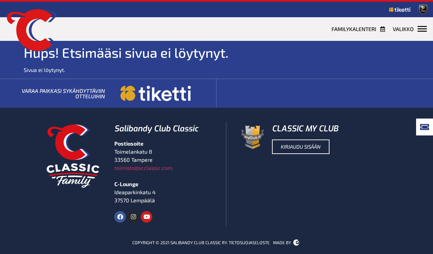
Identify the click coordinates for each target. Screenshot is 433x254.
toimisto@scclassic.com (143, 167)
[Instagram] (133, 217)
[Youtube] (146, 217)
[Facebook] (120, 217)
